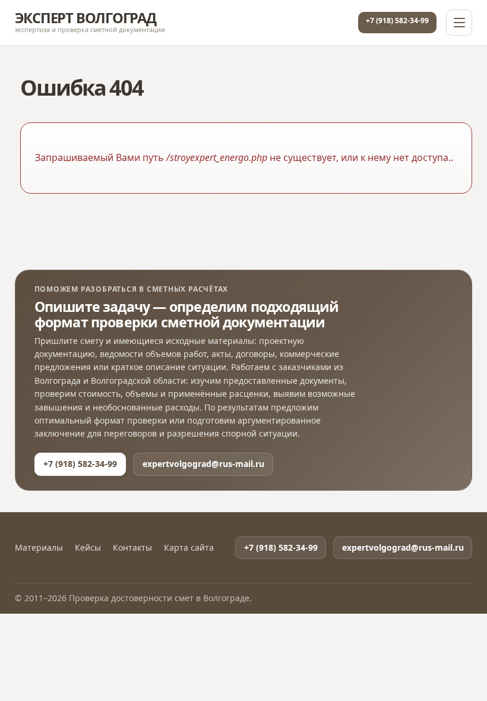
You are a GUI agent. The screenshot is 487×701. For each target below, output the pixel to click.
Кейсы (88, 547)
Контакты (132, 547)
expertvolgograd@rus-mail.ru (203, 463)
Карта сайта (189, 547)
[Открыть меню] (459, 23)
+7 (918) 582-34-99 (397, 20)
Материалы (39, 547)
